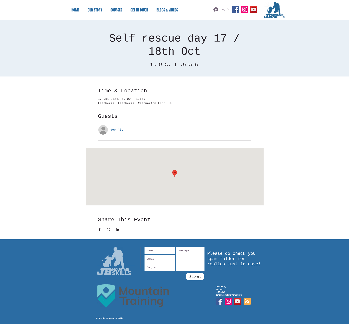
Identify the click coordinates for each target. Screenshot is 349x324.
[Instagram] (244, 9)
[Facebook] (235, 9)
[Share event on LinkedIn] (117, 229)
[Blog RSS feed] (247, 301)
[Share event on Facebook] (99, 229)
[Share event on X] (108, 229)
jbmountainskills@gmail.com (229, 294)
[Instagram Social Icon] (228, 301)
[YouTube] (253, 9)
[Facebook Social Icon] (219, 301)
